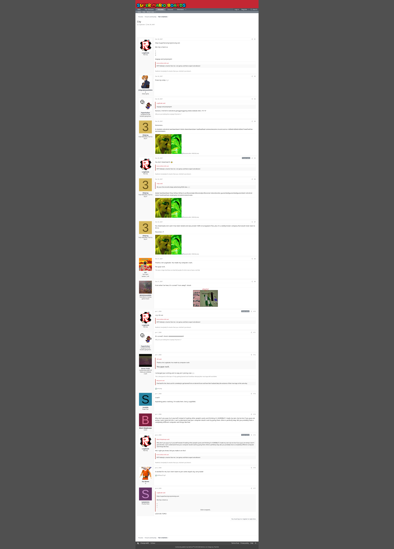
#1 (255, 39)
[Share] (252, 39)
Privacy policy (245, 543)
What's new (150, 12)
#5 (255, 158)
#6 (255, 179)
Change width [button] (144, 543)
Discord (170, 9)
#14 (254, 414)
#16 (254, 468)
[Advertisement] (197, 31)
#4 (255, 121)
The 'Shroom (149, 9)
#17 (254, 488)
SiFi (148, 276)
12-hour (152, 543)
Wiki (139, 9)
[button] (185, 9)
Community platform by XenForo (191, 547)
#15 (254, 435)
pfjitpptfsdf (205, 289)
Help (251, 543)
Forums (160, 9)
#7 (255, 222)
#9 (255, 281)
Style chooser (138, 543)
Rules (139, 12)
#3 (255, 99)
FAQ (144, 12)
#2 (255, 76)
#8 (255, 259)
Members (180, 9)
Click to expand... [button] (205, 510)
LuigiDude (141, 24)
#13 (254, 394)
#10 (254, 311)
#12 (254, 355)
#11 (254, 332)
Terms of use (235, 543)
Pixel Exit (216, 547)
